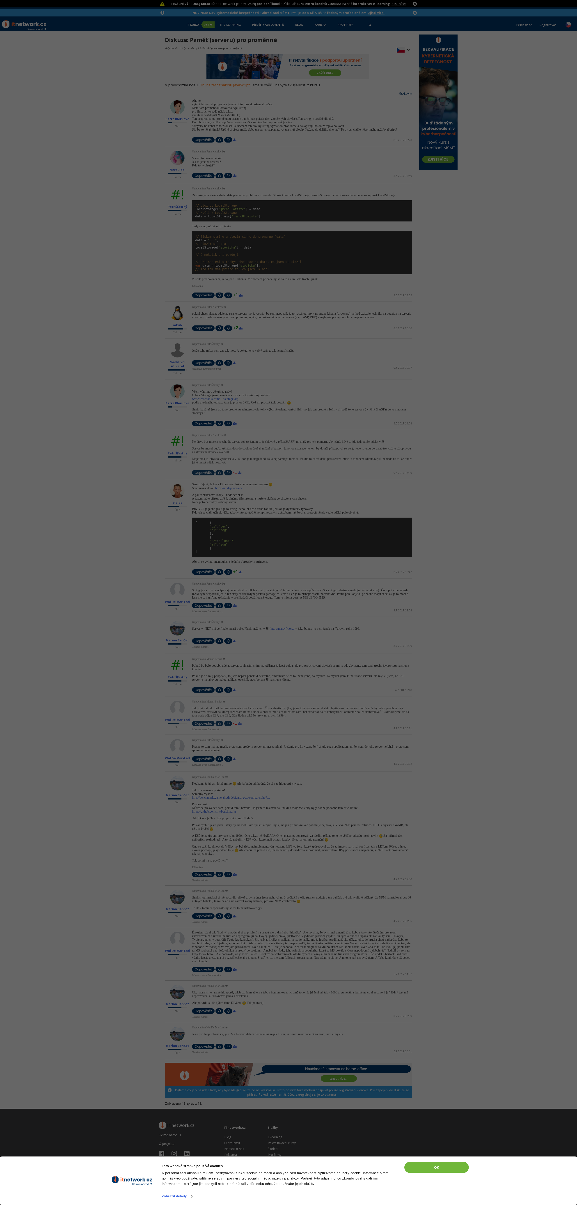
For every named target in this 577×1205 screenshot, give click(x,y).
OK (436, 1167)
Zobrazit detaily (174, 1196)
